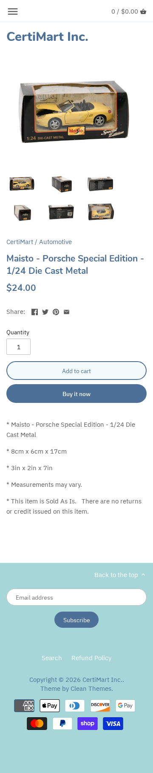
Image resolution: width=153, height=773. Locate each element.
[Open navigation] (12, 11)
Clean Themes (91, 688)
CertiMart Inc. (47, 37)
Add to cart (76, 371)
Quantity (17, 332)
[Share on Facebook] (34, 311)
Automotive (55, 242)
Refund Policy (91, 658)
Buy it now (76, 394)
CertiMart (19, 242)
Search (52, 658)
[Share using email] (66, 311)
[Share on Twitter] (45, 311)
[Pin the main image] (56, 311)
